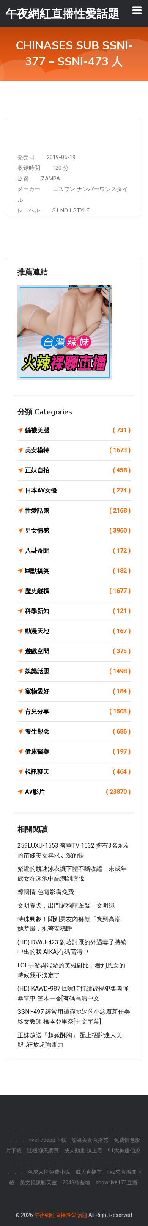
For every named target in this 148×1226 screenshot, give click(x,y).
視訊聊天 (78, 771)
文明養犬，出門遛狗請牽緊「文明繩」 (69, 905)
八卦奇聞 (78, 550)
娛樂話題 (78, 671)
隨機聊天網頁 (43, 1151)
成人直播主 (89, 1172)
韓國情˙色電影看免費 (45, 891)
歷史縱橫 (78, 590)
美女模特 (78, 450)
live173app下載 (47, 1140)
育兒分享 (78, 711)
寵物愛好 (78, 691)
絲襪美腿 (78, 430)
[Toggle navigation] (137, 10)
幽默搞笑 (78, 570)
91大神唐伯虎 (124, 1151)
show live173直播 (116, 1182)
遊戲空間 (78, 651)
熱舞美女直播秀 (90, 1140)
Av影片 (78, 791)
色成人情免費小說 (49, 1172)
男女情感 (78, 530)
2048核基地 (76, 1182)
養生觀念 (78, 731)
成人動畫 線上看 (83, 1151)
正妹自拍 (78, 470)
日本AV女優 (78, 490)
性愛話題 (78, 510)
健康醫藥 (78, 751)
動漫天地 (78, 631)
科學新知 (78, 611)
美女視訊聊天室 (38, 1182)
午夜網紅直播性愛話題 (60, 1215)
